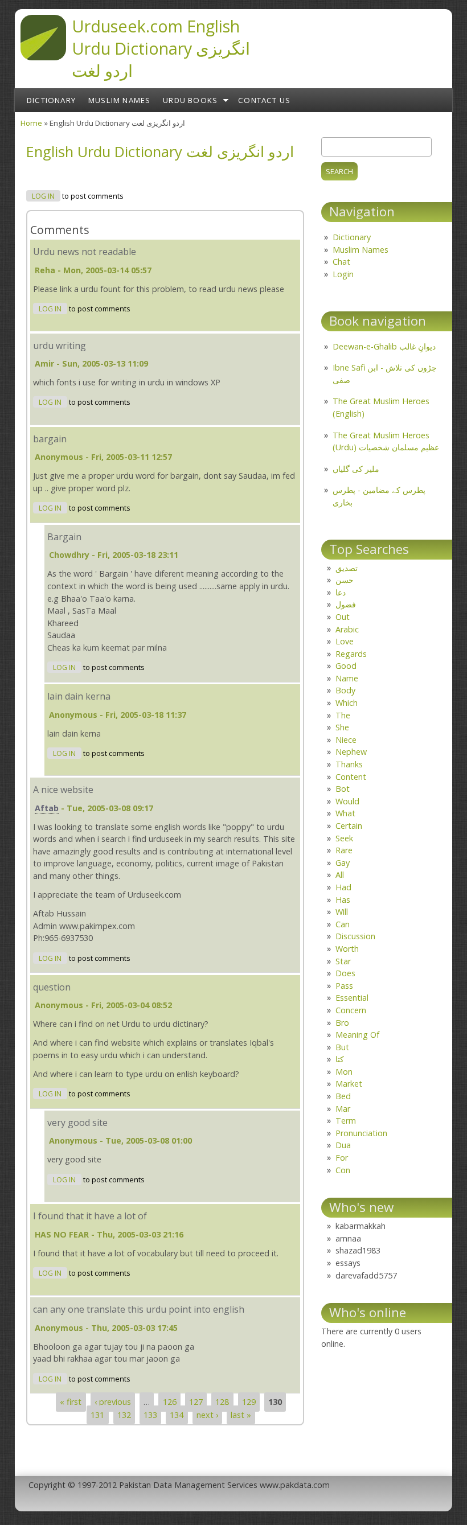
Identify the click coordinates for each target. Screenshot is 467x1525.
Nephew (351, 751)
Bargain (64, 537)
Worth (347, 948)
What (345, 813)
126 (170, 1402)
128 (222, 1402)
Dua (343, 1145)
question (52, 987)
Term (345, 1120)
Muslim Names (119, 100)
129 (249, 1402)
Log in (43, 196)
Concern (350, 1010)
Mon (344, 1071)
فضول (345, 604)
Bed (343, 1096)
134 (176, 1414)
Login (343, 274)
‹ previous (113, 1402)
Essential (351, 997)
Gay (342, 862)
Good (346, 665)
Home (31, 123)
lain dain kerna (78, 696)
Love (344, 641)
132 (124, 1414)
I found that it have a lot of (90, 1216)
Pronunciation (361, 1133)
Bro (342, 1022)
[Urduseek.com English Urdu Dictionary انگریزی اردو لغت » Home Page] (43, 57)
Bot (342, 788)
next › (207, 1414)
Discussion (355, 936)
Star (343, 961)
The (342, 715)
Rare (344, 850)
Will (341, 911)
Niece (346, 739)
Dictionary (51, 100)
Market (348, 1083)
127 (196, 1402)
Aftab (47, 808)
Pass (344, 985)
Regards (351, 653)
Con (342, 1170)
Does (345, 973)
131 (97, 1414)
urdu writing (59, 345)
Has (342, 899)
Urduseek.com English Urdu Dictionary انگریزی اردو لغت (161, 48)
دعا (340, 592)
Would (347, 801)
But (342, 1047)
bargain (50, 439)
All (339, 874)
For (341, 1157)
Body (345, 690)
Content (350, 776)
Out (342, 616)
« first (70, 1402)
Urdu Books (190, 100)
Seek (344, 838)
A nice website (63, 789)
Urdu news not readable (84, 251)
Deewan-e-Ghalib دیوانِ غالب (384, 346)
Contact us (264, 100)
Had (343, 887)
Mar (342, 1108)
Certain (348, 825)
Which (346, 702)
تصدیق (346, 567)
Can (342, 924)
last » (241, 1414)
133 (150, 1414)
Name (346, 678)
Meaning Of (357, 1034)
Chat (341, 261)
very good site (77, 1122)
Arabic (347, 629)
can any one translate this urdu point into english (138, 1309)
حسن (344, 579)
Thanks (349, 764)
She (342, 727)
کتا (339, 1059)
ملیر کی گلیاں (356, 468)
